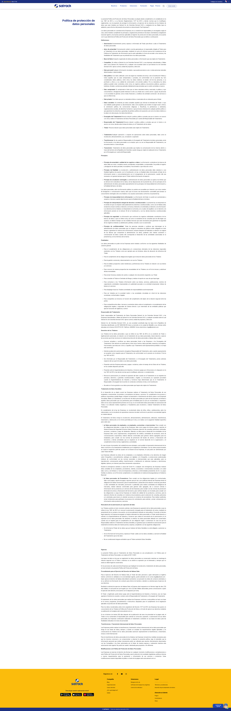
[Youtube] (121, 674)
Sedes (108, 693)
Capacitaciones (111, 684)
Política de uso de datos (161, 682)
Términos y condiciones (161, 684)
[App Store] (77, 694)
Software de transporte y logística (140, 684)
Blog (108, 682)
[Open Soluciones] (138, 6)
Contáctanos (158, 698)
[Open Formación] (148, 6)
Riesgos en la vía (135, 682)
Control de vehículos (136, 687)
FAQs (156, 701)
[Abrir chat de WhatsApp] (226, 706)
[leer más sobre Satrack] (77, 682)
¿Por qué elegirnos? (112, 690)
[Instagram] (126, 674)
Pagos (156, 695)
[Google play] (65, 695)
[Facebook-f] (117, 674)
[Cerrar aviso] (213, 704)
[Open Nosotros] (118, 6)
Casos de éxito (111, 687)
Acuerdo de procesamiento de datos (165, 687)
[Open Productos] (128, 6)
